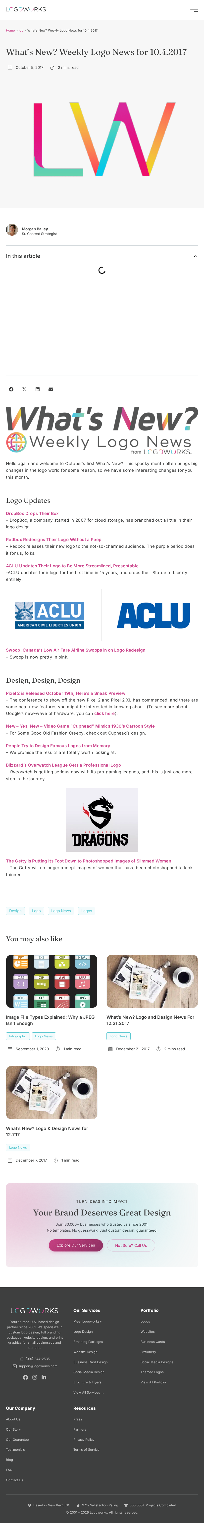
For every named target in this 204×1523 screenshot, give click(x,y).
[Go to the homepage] (26, 9)
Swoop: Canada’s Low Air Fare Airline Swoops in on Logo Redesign (75, 650)
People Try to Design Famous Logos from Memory (58, 745)
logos (86, 910)
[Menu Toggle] (194, 9)
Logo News (44, 1036)
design (15, 910)
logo (36, 910)
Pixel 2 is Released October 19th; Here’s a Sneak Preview (65, 693)
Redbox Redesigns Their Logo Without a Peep (54, 539)
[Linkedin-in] (44, 1377)
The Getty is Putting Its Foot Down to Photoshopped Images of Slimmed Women (88, 861)
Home (10, 30)
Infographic (18, 1036)
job (21, 30)
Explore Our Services (76, 1245)
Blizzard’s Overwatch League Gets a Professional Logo (63, 765)
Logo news (61, 910)
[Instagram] (34, 1377)
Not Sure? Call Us (131, 1245)
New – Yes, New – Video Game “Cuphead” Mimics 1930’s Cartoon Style (80, 726)
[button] (195, 256)
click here (104, 713)
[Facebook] (25, 1377)
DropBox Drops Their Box (33, 513)
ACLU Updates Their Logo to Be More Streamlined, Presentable (72, 565)
